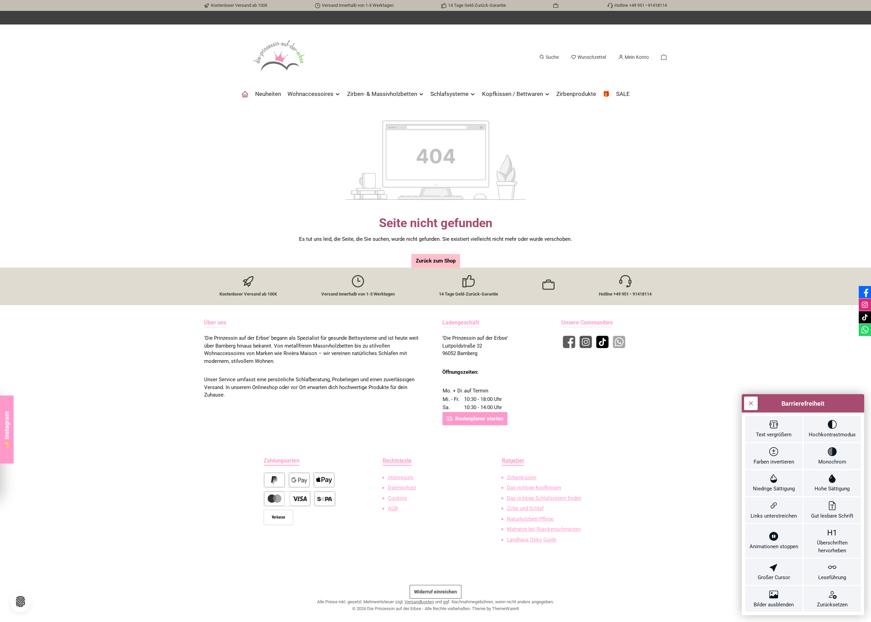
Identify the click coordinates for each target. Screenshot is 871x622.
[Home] (245, 93)
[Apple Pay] (324, 480)
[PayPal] (274, 480)
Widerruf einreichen (435, 591)
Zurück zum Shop (436, 261)
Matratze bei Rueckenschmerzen (544, 529)
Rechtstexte (397, 460)
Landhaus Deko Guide (531, 540)
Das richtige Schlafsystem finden (544, 498)
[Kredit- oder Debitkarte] (287, 498)
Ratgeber (513, 460)
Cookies (397, 498)
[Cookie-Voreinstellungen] (20, 601)
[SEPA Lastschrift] (324, 498)
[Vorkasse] (278, 517)
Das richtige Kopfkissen (534, 488)
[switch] (774, 429)
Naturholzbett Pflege (530, 519)
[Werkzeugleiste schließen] (751, 403)
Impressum (400, 477)
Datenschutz (402, 488)
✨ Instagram (6, 429)
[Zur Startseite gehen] (279, 57)
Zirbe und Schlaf (525, 508)
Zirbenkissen (521, 477)
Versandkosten (419, 601)
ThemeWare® (505, 608)
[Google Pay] (299, 480)
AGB (393, 508)
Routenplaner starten (478, 419)
